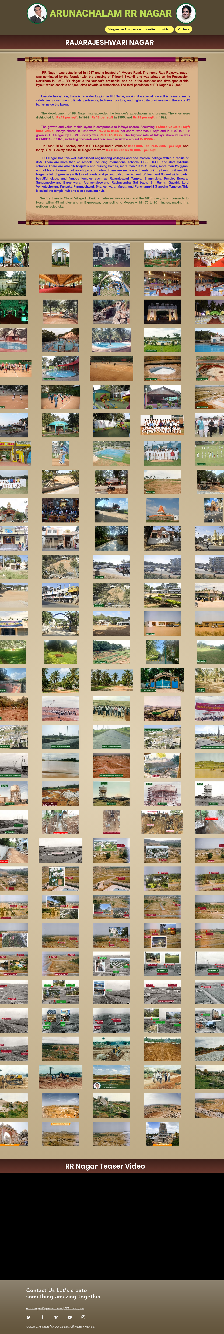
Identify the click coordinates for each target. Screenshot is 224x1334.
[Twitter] (28, 1317)
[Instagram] (83, 1317)
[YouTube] (69, 1317)
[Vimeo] (56, 1317)
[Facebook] (42, 1317)
